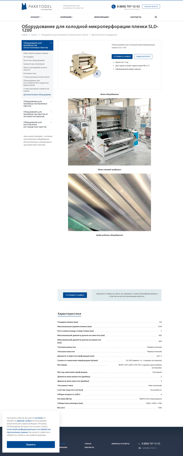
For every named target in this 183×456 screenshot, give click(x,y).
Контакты (136, 17)
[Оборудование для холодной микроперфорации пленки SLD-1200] (84, 65)
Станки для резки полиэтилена (36, 77)
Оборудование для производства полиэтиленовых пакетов (35, 45)
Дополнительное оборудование (37, 94)
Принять (31, 444)
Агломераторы (29, 73)
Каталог (36, 17)
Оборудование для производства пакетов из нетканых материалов (35, 114)
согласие (38, 418)
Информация (101, 17)
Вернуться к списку (33, 417)
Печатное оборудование (34, 60)
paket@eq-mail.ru (149, 448)
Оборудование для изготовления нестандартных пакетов (34, 124)
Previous (66, 65)
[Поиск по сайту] (155, 17)
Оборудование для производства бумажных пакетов (35, 103)
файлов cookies (24, 421)
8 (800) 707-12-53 (128, 6)
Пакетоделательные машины (35, 53)
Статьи (88, 444)
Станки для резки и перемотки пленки (36, 90)
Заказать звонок (151, 6)
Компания (66, 17)
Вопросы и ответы (121, 444)
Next (102, 65)
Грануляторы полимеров (33, 64)
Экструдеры (28, 57)
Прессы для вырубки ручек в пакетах (35, 69)
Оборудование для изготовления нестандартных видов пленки (36, 83)
